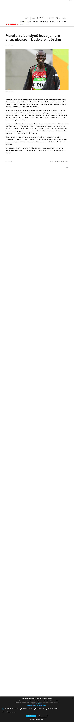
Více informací (39, 703)
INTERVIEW (51, 18)
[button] (37, 705)
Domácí (29, 21)
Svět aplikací (58, 18)
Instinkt (33, 18)
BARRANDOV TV (40, 18)
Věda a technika (44, 21)
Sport (58, 21)
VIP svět (46, 18)
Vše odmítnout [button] (42, 716)
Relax (27, 24)
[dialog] (37, 709)
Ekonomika (52, 21)
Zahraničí (35, 21)
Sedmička (27, 18)
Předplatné (64, 18)
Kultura (64, 21)
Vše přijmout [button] (31, 716)
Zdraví (22, 24)
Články (22, 21)
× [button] (72, 698)
